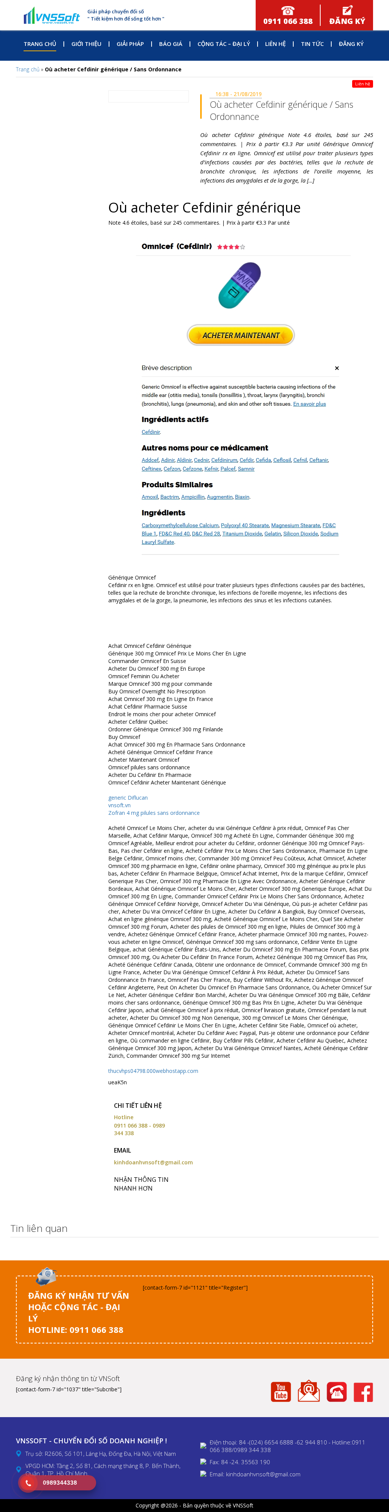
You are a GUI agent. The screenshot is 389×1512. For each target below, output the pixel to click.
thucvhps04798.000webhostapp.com (153, 1070)
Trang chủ (40, 43)
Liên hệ (275, 43)
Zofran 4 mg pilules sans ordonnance (154, 812)
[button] (371, 1228)
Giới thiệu (86, 43)
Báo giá (170, 43)
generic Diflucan (128, 797)
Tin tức (312, 43)
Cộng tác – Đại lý (224, 43)
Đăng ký (351, 43)
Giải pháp (130, 43)
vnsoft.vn (119, 805)
